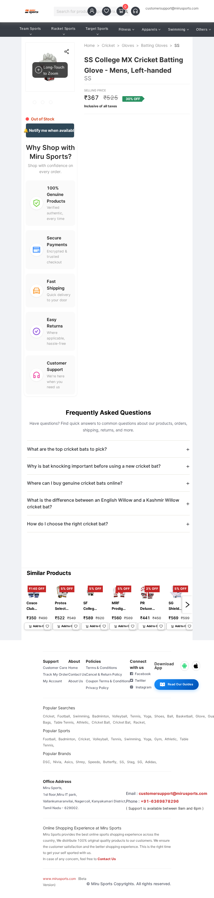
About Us (75, 681)
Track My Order (55, 674)
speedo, (94, 762)
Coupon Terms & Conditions (108, 681)
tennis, (135, 716)
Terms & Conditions (101, 668)
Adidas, (151, 762)
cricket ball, (101, 722)
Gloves (128, 45)
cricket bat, (122, 722)
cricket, (49, 716)
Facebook (142, 674)
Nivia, (57, 762)
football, (64, 716)
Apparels (149, 29)
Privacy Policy (97, 688)
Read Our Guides (180, 684)
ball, (170, 716)
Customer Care (55, 668)
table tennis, (64, 722)
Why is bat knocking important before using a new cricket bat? (93, 466)
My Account (52, 681)
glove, (201, 716)
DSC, (47, 762)
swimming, (81, 716)
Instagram (142, 687)
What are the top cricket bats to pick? (67, 449)
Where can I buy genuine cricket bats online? (74, 483)
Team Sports (30, 29)
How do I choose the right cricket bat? (67, 523)
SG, (140, 762)
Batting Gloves (154, 45)
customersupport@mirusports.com (171, 8)
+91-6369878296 (160, 801)
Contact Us (77, 674)
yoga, (148, 716)
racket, (139, 722)
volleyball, (120, 716)
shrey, (81, 762)
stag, (131, 762)
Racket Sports (63, 29)
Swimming (177, 29)
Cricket (108, 45)
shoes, (159, 716)
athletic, (83, 722)
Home (89, 45)
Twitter (139, 680)
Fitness (125, 29)
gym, (158, 739)
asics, (69, 762)
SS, (122, 762)
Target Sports (97, 29)
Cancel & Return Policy (104, 674)
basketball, (184, 716)
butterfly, (110, 762)
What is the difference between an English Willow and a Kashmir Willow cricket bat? (103, 503)
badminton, (101, 716)
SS (176, 45)
